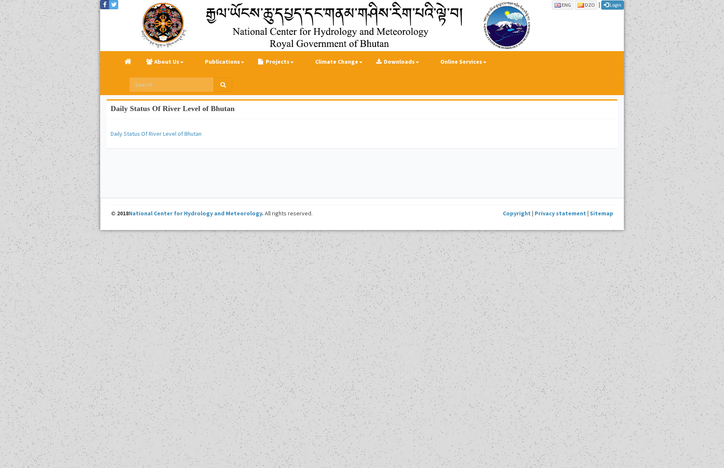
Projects (278, 61)
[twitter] (113, 4)
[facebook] (104, 4)
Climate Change (336, 61)
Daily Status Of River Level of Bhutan (173, 108)
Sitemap (601, 213)
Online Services (461, 61)
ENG (566, 5)
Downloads (399, 61)
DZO (589, 5)
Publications (222, 61)
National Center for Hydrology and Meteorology (195, 213)
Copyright (517, 213)
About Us (166, 61)
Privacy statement (560, 213)
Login (615, 5)
